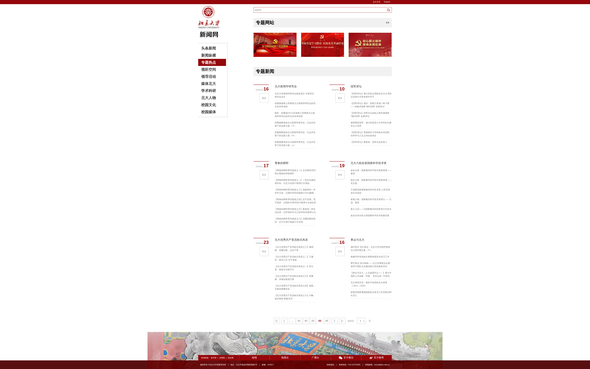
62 (306, 321)
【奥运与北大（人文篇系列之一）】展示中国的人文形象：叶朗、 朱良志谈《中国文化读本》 (371, 275)
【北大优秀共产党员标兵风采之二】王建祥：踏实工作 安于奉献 (294, 258)
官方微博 (379, 357)
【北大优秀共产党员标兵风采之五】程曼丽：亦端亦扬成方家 (294, 277)
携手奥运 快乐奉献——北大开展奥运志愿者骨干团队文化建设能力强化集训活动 (370, 265)
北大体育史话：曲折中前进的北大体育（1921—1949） (369, 284)
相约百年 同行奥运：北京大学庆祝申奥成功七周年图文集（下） (370, 248)
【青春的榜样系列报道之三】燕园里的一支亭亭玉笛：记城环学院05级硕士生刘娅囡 (295, 191)
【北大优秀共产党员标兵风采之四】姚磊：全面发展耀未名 (295, 287)
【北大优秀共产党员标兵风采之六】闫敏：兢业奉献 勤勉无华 (295, 297)
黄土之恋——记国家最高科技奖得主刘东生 (371, 209)
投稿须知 (330, 365)
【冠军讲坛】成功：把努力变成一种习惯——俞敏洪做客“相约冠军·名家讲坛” (370, 105)
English (387, 2)
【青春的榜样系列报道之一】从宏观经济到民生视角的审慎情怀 (295, 172)
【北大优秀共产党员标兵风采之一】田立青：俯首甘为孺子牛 (294, 268)
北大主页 (376, 2)
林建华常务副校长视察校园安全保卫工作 (370, 256)
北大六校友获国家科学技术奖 (369, 163)
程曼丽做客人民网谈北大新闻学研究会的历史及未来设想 (295, 105)
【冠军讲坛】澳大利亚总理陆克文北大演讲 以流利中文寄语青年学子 (371, 95)
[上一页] (284, 321)
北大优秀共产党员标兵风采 (291, 239)
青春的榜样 (282, 163)
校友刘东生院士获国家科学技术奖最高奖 (370, 215)
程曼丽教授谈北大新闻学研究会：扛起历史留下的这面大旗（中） (295, 134)
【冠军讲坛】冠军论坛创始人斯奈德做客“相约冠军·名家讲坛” (370, 114)
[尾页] (342, 321)
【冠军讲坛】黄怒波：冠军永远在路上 (369, 142)
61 (299, 321)
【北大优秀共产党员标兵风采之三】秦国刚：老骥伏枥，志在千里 (294, 248)
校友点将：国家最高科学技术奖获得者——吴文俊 (371, 181)
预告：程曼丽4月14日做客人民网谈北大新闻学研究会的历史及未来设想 (295, 114)
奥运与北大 (357, 239)
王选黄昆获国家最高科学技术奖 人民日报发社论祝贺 (370, 191)
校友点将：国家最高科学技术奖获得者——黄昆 (371, 172)
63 (313, 321)
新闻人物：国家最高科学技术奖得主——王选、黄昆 (371, 201)
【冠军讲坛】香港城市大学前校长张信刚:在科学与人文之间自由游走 (370, 134)
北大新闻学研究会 (286, 86)
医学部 (213, 358)
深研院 (222, 358)
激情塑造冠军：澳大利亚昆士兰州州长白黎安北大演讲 (371, 124)
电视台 (285, 357)
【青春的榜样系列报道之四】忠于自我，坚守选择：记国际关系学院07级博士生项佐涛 (295, 201)
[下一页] (334, 321)
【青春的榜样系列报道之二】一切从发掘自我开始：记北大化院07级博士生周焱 (295, 181)
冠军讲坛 (356, 86)
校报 (254, 357)
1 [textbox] (360, 321)
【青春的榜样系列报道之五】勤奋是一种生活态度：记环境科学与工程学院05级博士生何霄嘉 (295, 211)
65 (326, 321)
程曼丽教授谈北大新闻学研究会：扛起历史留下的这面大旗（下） (295, 124)
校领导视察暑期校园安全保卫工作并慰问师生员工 (371, 294)
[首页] (277, 321)
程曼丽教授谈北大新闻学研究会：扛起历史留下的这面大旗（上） (295, 143)
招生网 (230, 358)
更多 (387, 23)
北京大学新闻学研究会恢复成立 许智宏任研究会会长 (294, 95)
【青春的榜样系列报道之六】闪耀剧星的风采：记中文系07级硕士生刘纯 (295, 220)
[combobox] (361, 321)
